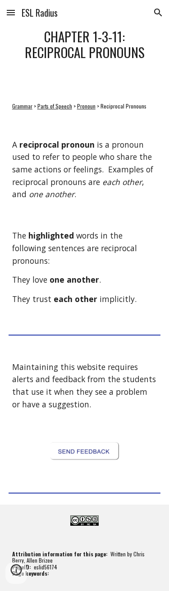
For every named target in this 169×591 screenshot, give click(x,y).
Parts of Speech (54, 106)
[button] (11, 12)
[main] (85, 44)
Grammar (22, 106)
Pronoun (86, 106)
